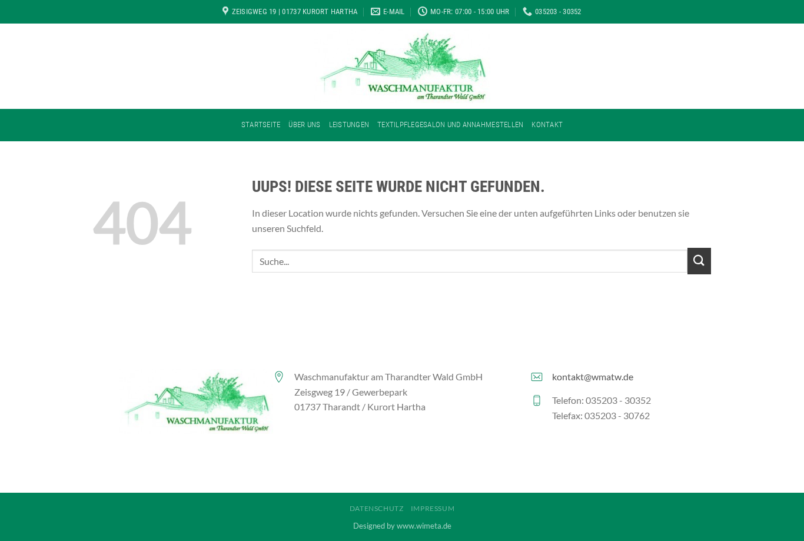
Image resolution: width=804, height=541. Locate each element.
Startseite (261, 124)
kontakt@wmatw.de (592, 376)
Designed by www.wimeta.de (402, 525)
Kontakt (547, 124)
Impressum (433, 508)
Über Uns (304, 124)
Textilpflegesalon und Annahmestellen (450, 124)
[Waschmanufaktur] (402, 66)
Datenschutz (377, 508)
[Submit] (699, 261)
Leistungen (349, 124)
